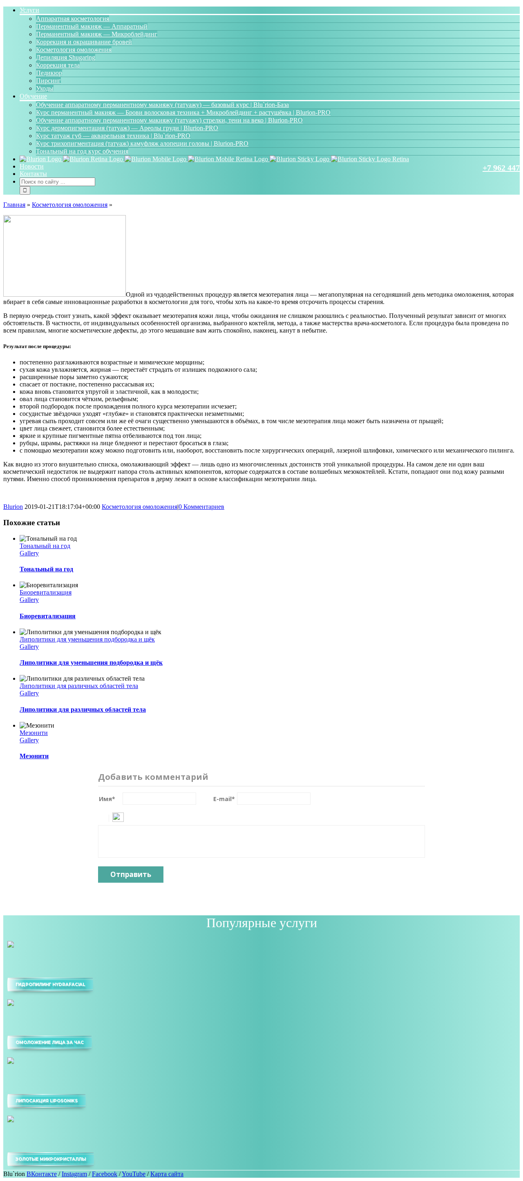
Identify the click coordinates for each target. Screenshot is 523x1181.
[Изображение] (118, 817)
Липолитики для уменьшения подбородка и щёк (87, 639)
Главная (14, 204)
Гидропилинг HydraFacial (50, 984)
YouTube (133, 1173)
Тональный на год (45, 545)
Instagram (74, 1173)
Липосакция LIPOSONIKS (47, 1100)
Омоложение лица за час (50, 1042)
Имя (107, 799)
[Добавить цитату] (104, 817)
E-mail (224, 799)
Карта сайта (166, 1173)
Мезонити (34, 732)
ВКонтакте (42, 1173)
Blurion (13, 506)
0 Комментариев (201, 506)
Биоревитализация (46, 592)
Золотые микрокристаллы (51, 1159)
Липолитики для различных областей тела (79, 685)
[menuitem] (270, 50)
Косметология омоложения (69, 204)
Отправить (130, 874)
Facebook (104, 1173)
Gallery (29, 553)
